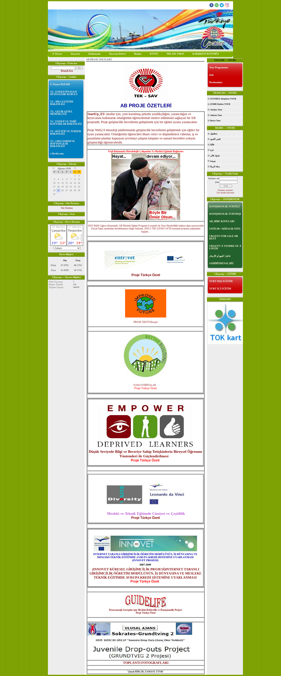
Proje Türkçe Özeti (145, 518)
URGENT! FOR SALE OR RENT (223, 237)
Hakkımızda (94, 54)
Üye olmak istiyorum (225, 192)
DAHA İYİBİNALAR (146, 385)
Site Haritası (67, 208)
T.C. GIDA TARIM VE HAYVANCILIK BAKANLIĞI (62, 144)
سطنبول (213, 133)
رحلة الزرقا (215, 166)
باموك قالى (215, 155)
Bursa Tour (215, 120)
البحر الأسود (215, 139)
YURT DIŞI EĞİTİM (220, 281)
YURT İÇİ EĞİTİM (220, 288)
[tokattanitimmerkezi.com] (225, 343)
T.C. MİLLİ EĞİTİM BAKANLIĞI (61, 103)
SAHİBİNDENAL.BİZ (221, 263)
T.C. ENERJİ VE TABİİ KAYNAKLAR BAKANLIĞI (66, 122)
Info (211, 75)
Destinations (215, 82)
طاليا (212, 144)
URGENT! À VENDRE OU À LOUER (225, 247)
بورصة (213, 161)
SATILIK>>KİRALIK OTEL (225, 228)
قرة (212, 150)
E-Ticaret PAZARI (60, 84)
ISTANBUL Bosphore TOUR (223, 99)
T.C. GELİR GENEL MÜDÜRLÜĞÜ (61, 113)
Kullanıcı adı (213, 178)
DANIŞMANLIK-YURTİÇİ (224, 206)
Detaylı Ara (67, 70)
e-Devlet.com (57, 153)
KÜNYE (154, 54)
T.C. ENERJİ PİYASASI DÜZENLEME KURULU (64, 93)
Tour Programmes (218, 67)
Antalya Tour (216, 110)
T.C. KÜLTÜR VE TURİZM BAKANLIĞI (65, 132)
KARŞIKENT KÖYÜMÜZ (206, 54)
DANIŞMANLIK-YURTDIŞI (225, 213)
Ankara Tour (216, 115)
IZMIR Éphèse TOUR (220, 104)
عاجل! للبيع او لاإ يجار (220, 256)
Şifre (217, 182)
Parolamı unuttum (225, 190)
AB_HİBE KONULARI (222, 221)
